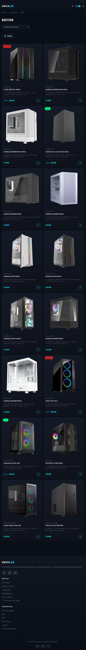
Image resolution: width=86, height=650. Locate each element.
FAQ (3, 618)
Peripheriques (7, 593)
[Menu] (83, 6)
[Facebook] (4, 573)
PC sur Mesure (7, 597)
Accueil (4, 12)
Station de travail (8, 586)
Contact (5, 625)
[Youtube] (15, 573)
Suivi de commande (9, 629)
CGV (3, 614)
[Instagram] (9, 573)
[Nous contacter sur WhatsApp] (81, 1)
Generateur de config (12, 600)
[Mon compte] (73, 6)
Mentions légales (8, 611)
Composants (13, 12)
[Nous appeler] (83, 1)
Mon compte (6, 621)
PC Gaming (6, 583)
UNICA (8, 6)
